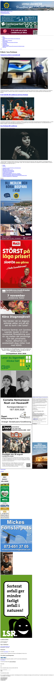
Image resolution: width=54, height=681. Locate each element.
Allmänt (4, 38)
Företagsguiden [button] (5, 41)
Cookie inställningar (12, 661)
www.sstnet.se (2, 659)
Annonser (2, 15)
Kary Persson (6, 651)
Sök (1, 670)
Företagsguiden (3, 469)
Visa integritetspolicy (4, 677)
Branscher (9, 42)
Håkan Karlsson (11, 57)
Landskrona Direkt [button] (6, 45)
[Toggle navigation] (0, 14)
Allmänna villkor (5, 46)
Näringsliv (12, 38)
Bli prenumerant (15, 46)
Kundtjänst (20, 46)
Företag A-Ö (5, 42)
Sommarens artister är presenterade (10, 55)
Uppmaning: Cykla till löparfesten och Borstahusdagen (12, 167)
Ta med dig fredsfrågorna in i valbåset (10, 176)
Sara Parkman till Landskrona (8, 126)
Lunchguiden (5, 43)
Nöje (15, 38)
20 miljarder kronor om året (8, 171)
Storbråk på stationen (6, 168)
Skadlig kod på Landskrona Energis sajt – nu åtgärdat (11, 173)
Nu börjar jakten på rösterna (7, 172)
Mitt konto (4, 47)
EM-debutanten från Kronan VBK (8, 170)
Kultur (9, 38)
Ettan (3, 36)
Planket (6, 40)
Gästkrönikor (10, 40)
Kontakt (23, 46)
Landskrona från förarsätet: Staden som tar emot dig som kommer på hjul (15, 175)
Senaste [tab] (4, 165)
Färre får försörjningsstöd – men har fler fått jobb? (12, 174)
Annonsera (10, 46)
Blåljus (6, 38)
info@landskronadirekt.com (5, 646)
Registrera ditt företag (14, 42)
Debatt (4, 40)
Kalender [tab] (4, 166)
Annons (1, 0)
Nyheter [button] (4, 37)
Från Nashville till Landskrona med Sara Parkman (14, 94)
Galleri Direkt (5, 44)
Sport (19, 38)
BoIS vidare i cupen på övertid (8, 169)
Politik (17, 38)
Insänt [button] (4, 39)
